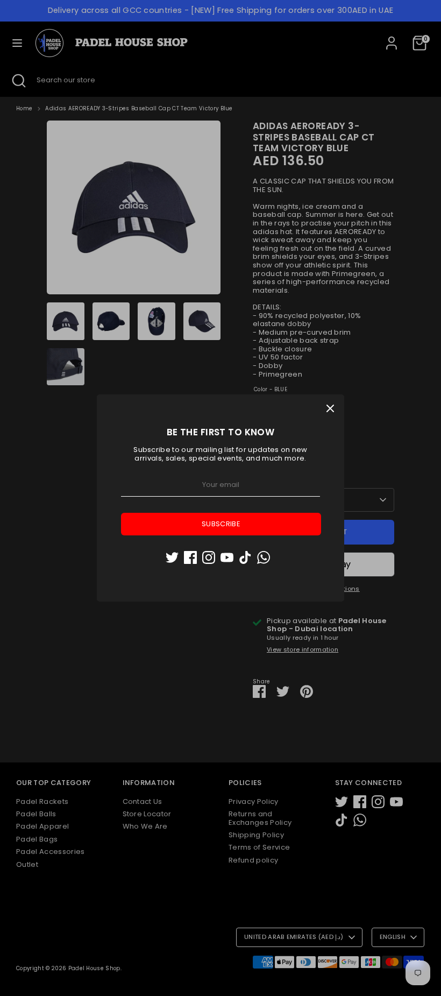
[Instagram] (208, 557)
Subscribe (221, 524)
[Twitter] (172, 557)
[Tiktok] (245, 557)
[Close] (330, 408)
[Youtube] (226, 557)
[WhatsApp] (263, 557)
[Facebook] (190, 557)
